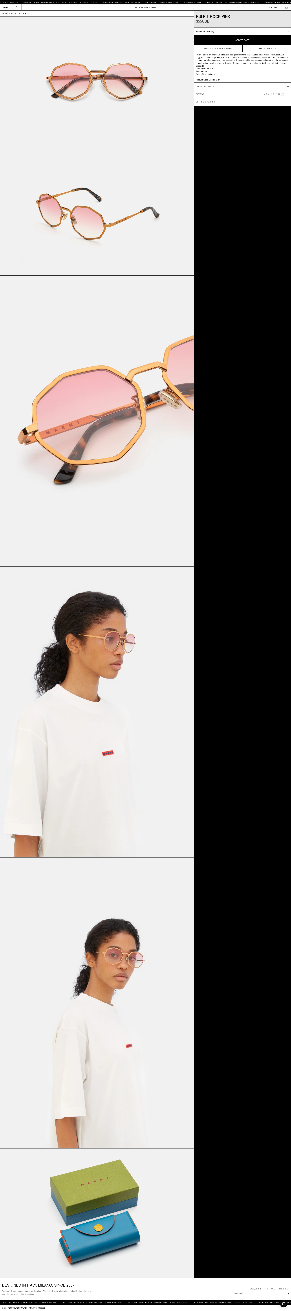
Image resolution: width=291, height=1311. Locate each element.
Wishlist (46, 1290)
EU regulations (27, 1293)
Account (5, 1290)
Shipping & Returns (205, 102)
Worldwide (63, 1290)
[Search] (17, 7)
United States (76, 1290)
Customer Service (33, 1290)
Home (5, 13)
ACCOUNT (273, 7)
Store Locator (17, 1290)
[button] (286, 7)
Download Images (205, 86)
